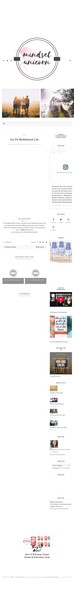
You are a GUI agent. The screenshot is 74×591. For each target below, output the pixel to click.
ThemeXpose (19, 577)
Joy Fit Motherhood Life (12, 280)
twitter (61, 222)
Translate (66, 468)
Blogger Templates (52, 577)
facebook (53, 222)
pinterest (53, 230)
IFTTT (24, 134)
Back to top (66, 577)
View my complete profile (57, 454)
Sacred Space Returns (57, 404)
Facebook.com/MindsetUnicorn (59, 508)
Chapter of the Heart (56, 393)
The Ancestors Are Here (57, 415)
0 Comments (8, 242)
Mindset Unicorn (67, 205)
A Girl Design (30, 577)
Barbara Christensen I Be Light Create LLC (61, 450)
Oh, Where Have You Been (58, 427)
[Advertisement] (37, 16)
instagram (68, 222)
